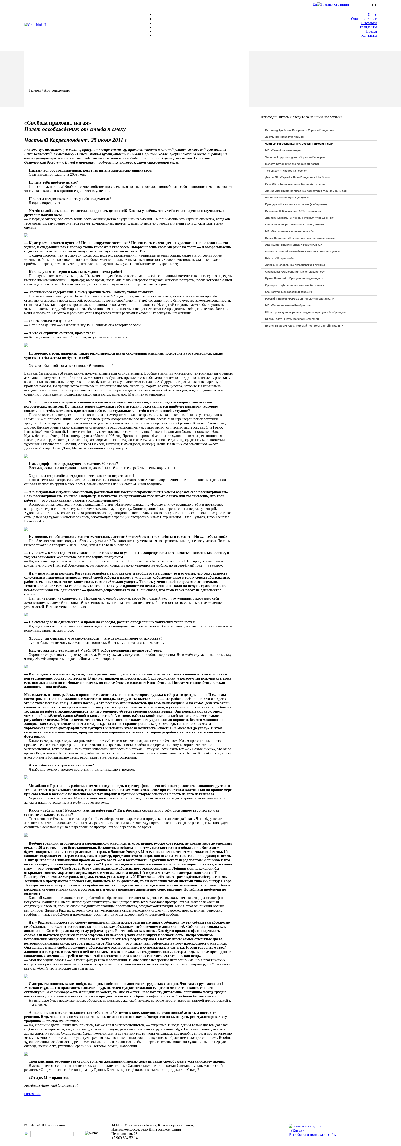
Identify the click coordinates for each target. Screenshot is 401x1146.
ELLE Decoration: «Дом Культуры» (287, 197)
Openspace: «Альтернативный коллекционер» (295, 271)
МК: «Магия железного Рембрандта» (288, 305)
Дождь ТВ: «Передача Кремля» (285, 136)
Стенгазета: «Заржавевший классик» (288, 292)
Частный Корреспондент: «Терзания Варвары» (295, 157)
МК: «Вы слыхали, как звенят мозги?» (289, 231)
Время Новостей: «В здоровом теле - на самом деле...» (300, 238)
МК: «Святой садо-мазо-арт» (283, 150)
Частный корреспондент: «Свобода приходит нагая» (299, 143)
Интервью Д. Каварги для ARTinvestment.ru (293, 211)
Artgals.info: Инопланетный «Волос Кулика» (293, 244)
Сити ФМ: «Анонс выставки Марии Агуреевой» (295, 184)
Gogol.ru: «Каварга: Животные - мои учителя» (294, 224)
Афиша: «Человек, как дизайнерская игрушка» (295, 265)
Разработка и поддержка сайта (313, 1134)
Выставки (369, 23)
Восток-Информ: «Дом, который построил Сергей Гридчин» (304, 325)
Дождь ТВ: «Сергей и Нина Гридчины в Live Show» (297, 177)
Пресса (371, 31)
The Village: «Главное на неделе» (286, 170)
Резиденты (368, 27)
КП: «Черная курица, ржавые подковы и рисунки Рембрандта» (305, 312)
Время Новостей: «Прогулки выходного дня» (294, 278)
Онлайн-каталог (364, 19)
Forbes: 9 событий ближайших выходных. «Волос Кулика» (302, 251)
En (315, 4)
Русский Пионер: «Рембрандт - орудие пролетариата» (299, 298)
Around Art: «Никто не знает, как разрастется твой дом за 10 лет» (306, 190)
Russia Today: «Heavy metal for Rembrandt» (292, 318)
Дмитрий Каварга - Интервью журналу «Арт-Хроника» (299, 217)
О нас (372, 15)
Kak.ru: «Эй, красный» (279, 258)
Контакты (369, 35)
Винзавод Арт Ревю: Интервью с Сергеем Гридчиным (299, 130)
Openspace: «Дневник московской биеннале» (294, 285)
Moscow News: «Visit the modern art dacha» (292, 163)
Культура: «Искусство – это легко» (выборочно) (296, 204)
